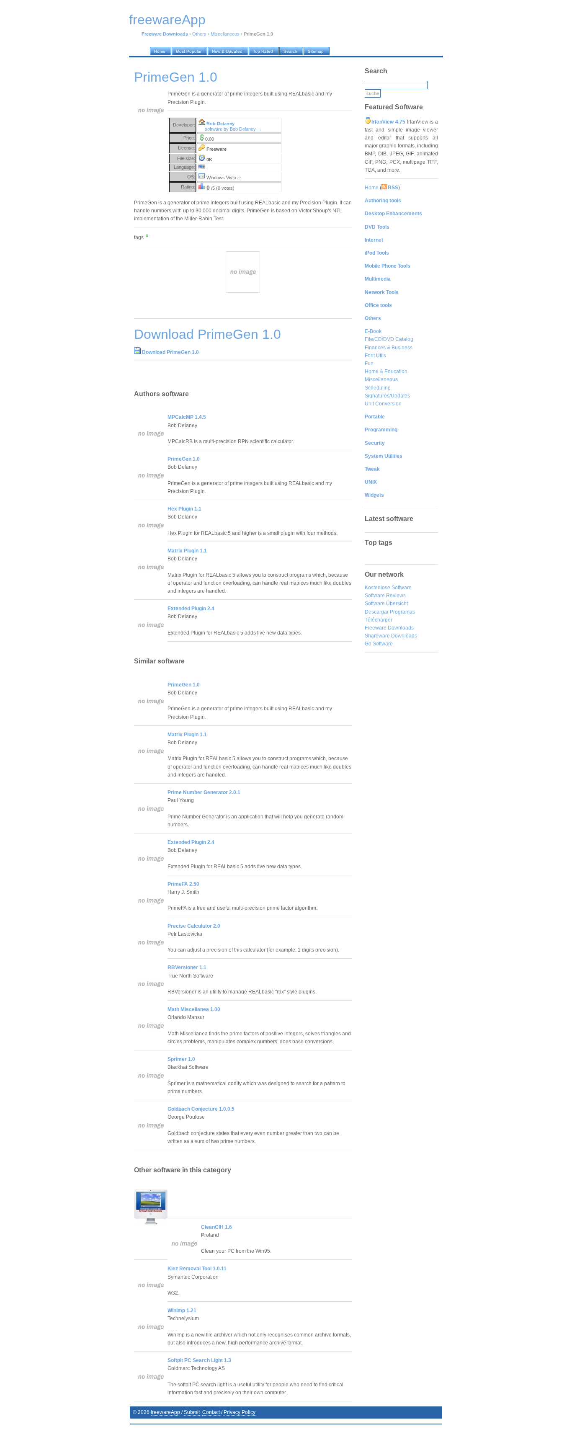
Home (372, 188)
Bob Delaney (220, 123)
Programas (402, 612)
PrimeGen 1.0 (183, 459)
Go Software (379, 644)
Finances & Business (388, 348)
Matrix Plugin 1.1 (187, 551)
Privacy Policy (239, 1412)
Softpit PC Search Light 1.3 (199, 1360)
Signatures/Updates (387, 396)
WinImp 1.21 (181, 1310)
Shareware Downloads (391, 636)
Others (199, 33)
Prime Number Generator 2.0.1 (203, 792)
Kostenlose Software (388, 588)
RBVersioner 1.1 (186, 967)
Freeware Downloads (389, 628)
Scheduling (378, 388)
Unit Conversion (383, 404)
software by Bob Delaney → (233, 129)
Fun (369, 363)
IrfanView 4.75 (388, 122)
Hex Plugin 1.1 (184, 509)
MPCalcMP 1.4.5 (186, 417)
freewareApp (165, 1412)
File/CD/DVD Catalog (389, 339)
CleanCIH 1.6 (216, 1227)
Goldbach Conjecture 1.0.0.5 (200, 1109)
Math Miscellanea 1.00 (193, 1009)
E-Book (373, 331)
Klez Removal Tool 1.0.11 (197, 1269)
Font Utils (375, 356)
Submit (192, 1412)
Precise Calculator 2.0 (193, 926)
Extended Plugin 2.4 (190, 608)
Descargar (377, 612)
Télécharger (378, 620)
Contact (211, 1412)
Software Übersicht (386, 603)
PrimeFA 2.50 (183, 884)
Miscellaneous (225, 33)
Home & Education (386, 371)
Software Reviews (385, 596)
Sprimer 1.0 (181, 1059)
